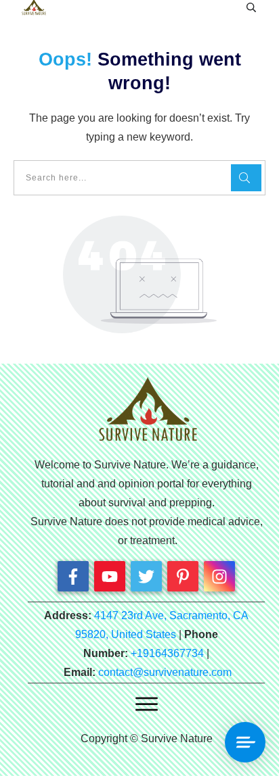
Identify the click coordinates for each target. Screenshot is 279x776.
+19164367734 (167, 653)
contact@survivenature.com (165, 672)
